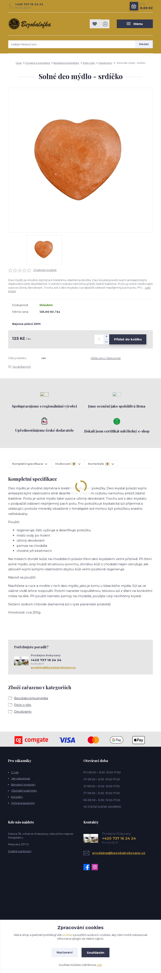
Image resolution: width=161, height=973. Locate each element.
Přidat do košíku (128, 339)
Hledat (144, 44)
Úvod (19, 62)
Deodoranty (105, 62)
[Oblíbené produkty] (95, 23)
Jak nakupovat (20, 778)
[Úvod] (30, 23)
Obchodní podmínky (24, 790)
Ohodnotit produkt (45, 270)
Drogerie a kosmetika (37, 62)
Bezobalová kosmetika (66, 62)
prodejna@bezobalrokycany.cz (53, 667)
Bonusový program (23, 784)
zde (99, 964)
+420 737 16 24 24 (29, 4)
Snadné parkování (19, 851)
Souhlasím (95, 953)
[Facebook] (87, 867)
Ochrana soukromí (23, 803)
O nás (14, 772)
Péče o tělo (89, 62)
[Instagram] (96, 867)
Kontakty (17, 796)
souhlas (67, 935)
